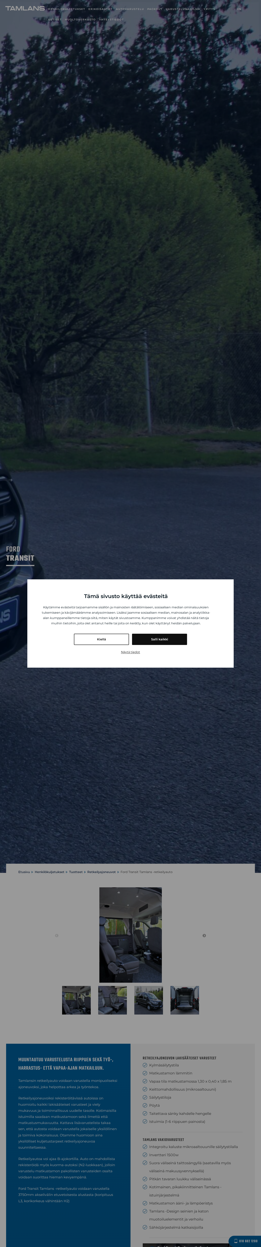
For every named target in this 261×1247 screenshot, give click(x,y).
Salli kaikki (159, 639)
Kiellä (101, 639)
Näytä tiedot (130, 652)
